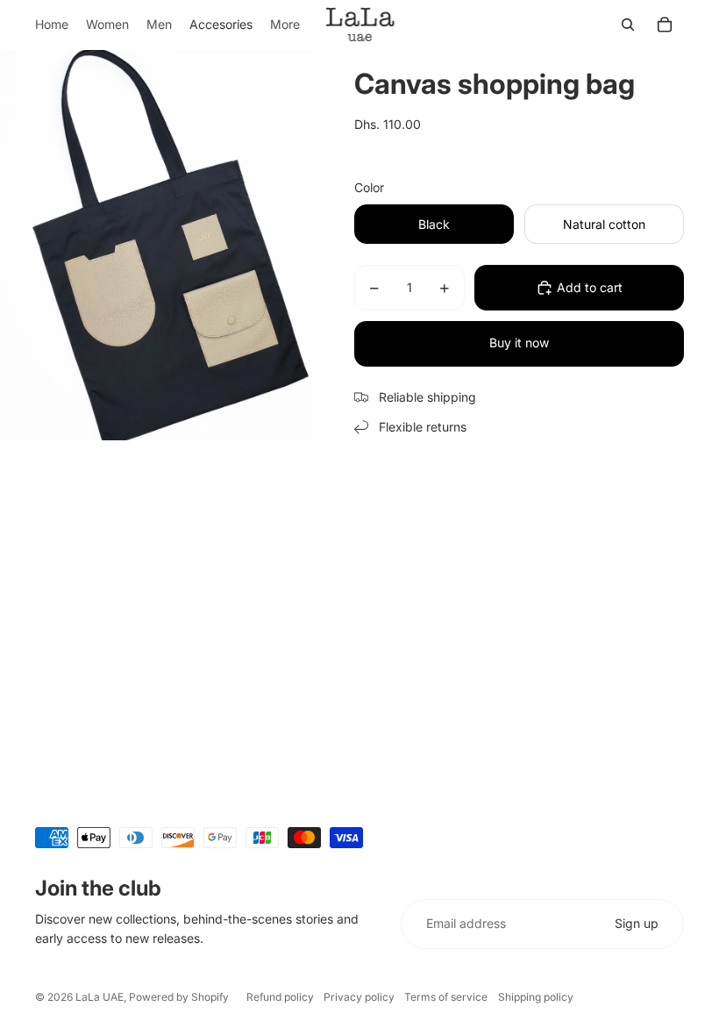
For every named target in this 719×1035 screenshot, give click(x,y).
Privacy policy (359, 996)
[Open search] (628, 24)
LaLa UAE (99, 996)
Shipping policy (535, 996)
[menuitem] (285, 24)
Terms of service (446, 996)
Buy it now (519, 342)
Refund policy (280, 996)
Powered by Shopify (179, 996)
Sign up (636, 923)
